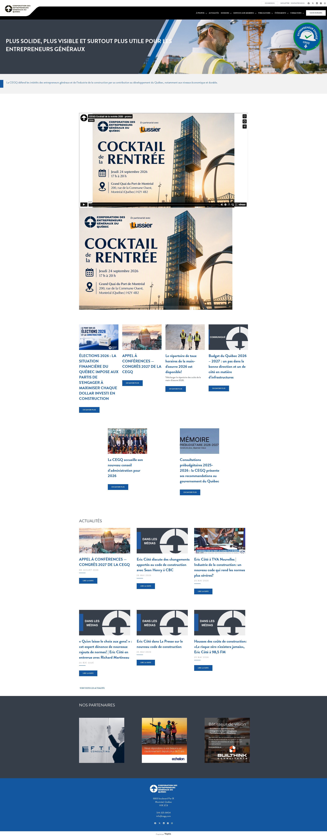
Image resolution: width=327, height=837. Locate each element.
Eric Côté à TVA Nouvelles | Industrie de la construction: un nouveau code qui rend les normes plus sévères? (219, 567)
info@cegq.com (163, 816)
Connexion (270, 3)
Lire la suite (88, 580)
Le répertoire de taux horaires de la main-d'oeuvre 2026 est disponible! (181, 364)
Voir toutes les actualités (92, 688)
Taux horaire (316, 13)
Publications (264, 13)
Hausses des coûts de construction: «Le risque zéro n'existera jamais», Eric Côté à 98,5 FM (220, 646)
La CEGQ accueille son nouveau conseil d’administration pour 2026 (125, 468)
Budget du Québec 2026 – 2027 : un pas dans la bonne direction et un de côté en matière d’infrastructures (228, 366)
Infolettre (285, 3)
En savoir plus (89, 410)
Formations (295, 13)
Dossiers (225, 13)
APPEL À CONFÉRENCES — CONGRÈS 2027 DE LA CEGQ (141, 364)
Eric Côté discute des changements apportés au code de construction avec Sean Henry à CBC (163, 564)
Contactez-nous (297, 3)
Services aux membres (243, 13)
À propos (200, 13)
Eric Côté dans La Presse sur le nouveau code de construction (160, 643)
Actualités (214, 13)
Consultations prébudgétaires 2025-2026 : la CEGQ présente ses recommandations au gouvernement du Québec (199, 470)
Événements (280, 13)
